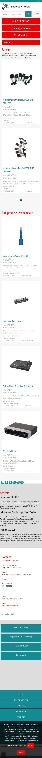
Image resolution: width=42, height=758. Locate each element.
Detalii (30, 745)
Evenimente (21, 717)
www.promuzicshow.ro (10, 606)
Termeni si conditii (21, 700)
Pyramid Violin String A (21, 646)
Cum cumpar (21, 706)
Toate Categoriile (21, 655)
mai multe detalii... (8, 614)
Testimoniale (21, 711)
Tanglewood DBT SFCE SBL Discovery (21, 637)
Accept (21, 752)
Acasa (21, 694)
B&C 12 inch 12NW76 (21, 627)
